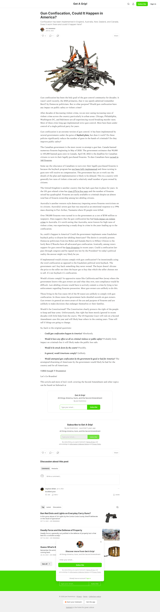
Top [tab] (43, 507)
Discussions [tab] (57, 507)
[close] (101, 542)
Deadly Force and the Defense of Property (61, 530)
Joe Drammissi (50, 28)
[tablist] (49, 468)
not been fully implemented (84, 169)
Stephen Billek (50, 489)
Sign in (153, 4)
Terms (85, 596)
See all (44, 564)
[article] (80, 518)
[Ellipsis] (118, 488)
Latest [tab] (48, 507)
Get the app (90, 602)
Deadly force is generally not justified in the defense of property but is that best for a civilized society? (68, 534)
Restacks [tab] (55, 468)
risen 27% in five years (78, 191)
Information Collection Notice (79, 572)
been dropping (73, 247)
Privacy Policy (96, 572)
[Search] (128, 4)
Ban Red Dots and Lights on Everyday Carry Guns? (65, 513)
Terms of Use (90, 570)
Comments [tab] (45, 468)
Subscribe (142, 4)
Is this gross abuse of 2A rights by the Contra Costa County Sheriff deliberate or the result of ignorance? (69, 517)
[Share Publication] (133, 4)
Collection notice (95, 596)
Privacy (79, 596)
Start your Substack (74, 602)
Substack (69, 607)
